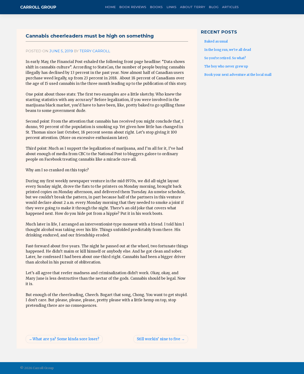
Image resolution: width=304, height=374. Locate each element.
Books (156, 7)
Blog (213, 7)
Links (171, 7)
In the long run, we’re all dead (227, 50)
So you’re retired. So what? (225, 58)
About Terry (192, 7)
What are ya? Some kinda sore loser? (66, 339)
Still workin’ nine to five (158, 339)
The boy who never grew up (226, 66)
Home (110, 7)
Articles (230, 7)
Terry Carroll (95, 51)
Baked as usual (216, 41)
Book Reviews (132, 7)
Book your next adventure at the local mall (237, 75)
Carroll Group (38, 7)
